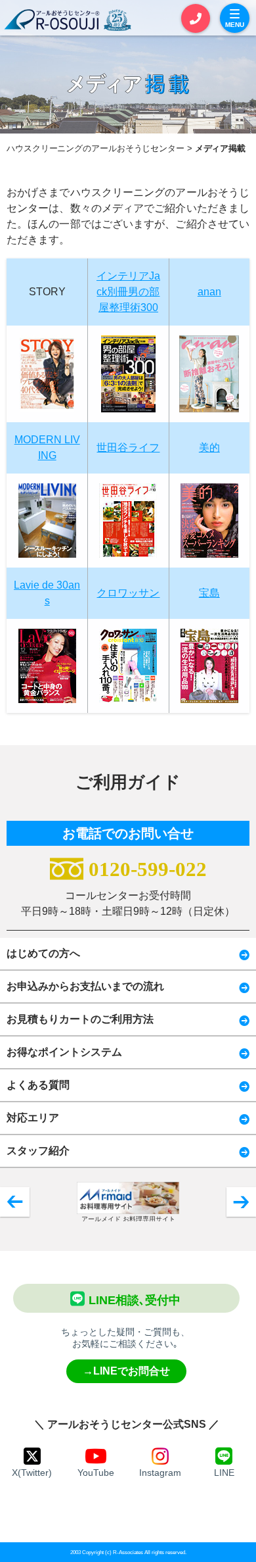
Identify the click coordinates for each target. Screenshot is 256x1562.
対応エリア (33, 1117)
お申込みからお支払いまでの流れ (85, 986)
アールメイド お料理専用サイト (128, 1219)
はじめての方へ (43, 953)
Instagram (160, 1472)
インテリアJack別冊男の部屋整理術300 (128, 291)
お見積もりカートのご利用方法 (80, 1019)
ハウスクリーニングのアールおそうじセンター (95, 148)
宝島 (209, 592)
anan (209, 291)
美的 (209, 447)
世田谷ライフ (128, 447)
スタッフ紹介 (38, 1150)
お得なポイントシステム (64, 1052)
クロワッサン (128, 592)
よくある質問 (38, 1084)
